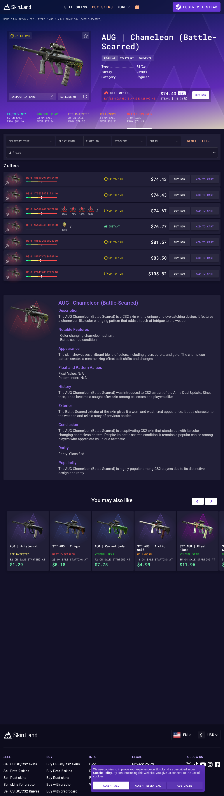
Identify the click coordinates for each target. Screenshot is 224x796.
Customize (184, 785)
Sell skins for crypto (19, 784)
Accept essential (148, 785)
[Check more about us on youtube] (203, 765)
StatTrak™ (127, 58)
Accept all (111, 785)
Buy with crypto (58, 784)
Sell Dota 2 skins (16, 771)
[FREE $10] (137, 7)
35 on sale (78, 117)
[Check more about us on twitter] (189, 765)
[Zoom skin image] (7, 183)
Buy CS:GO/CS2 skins (63, 764)
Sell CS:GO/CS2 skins (20, 764)
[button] (211, 501)
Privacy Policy (143, 764)
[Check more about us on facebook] (217, 765)
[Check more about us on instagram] (210, 765)
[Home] (17, 6)
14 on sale (108, 117)
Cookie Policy (102, 773)
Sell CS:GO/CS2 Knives (21, 791)
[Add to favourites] (85, 35)
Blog (92, 764)
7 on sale (139, 117)
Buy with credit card (61, 791)
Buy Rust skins (57, 778)
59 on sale (16, 117)
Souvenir (145, 58)
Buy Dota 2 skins (59, 771)
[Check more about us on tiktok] (196, 765)
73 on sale (47, 117)
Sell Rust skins (15, 778)
